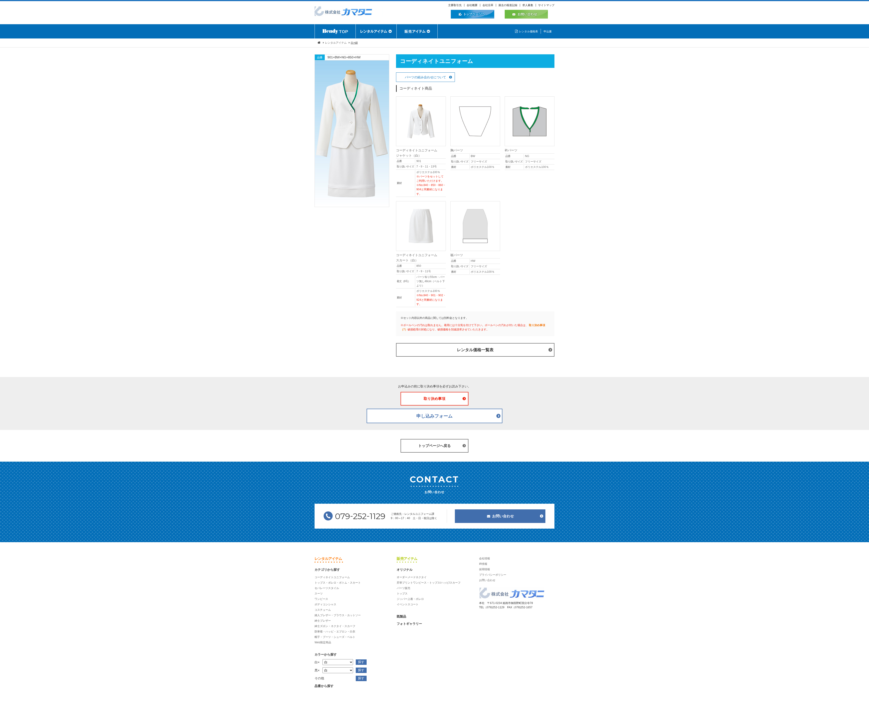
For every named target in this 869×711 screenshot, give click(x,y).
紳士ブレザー (323, 620)
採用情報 (484, 569)
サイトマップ (546, 5)
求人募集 (527, 5)
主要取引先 (455, 5)
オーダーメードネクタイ (412, 577)
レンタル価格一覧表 (475, 350)
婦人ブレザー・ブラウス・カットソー (338, 615)
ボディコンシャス (325, 604)
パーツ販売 (403, 588)
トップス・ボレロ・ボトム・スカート (338, 582)
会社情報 (484, 558)
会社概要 (472, 5)
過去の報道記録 (507, 5)
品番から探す (324, 686)
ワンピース (321, 599)
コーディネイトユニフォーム (332, 577)
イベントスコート (407, 604)
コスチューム (323, 609)
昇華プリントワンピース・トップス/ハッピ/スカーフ (429, 582)
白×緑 (354, 42)
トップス (402, 593)
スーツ (319, 593)
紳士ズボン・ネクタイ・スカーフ (335, 626)
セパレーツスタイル (327, 588)
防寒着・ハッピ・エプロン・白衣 (335, 631)
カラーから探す (326, 654)
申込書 (548, 31)
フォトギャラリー (409, 623)
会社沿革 (487, 5)
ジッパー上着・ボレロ (410, 599)
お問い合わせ (503, 516)
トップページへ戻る (434, 446)
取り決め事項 (434, 399)
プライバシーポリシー (492, 574)
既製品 (401, 616)
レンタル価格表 (528, 31)
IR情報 (483, 563)
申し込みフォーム (434, 415)
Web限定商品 (323, 642)
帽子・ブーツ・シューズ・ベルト (335, 637)
